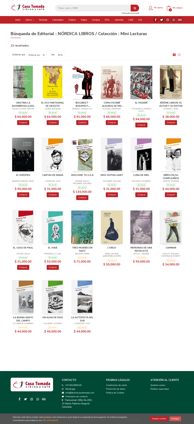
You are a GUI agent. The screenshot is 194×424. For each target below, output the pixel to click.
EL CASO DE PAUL (23, 247)
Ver (53, 55)
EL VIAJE (52, 247)
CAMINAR (171, 247)
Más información (50, 420)
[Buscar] (135, 8)
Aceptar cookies (159, 418)
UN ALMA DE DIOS (52, 317)
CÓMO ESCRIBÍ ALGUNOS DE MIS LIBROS (112, 104)
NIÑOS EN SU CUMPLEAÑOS (171, 177)
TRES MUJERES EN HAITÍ (82, 249)
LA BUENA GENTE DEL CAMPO (23, 319)
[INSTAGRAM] (167, 19)
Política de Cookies (115, 392)
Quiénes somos (158, 385)
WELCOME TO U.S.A (82, 175)
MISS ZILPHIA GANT (112, 175)
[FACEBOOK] (155, 19)
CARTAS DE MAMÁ (52, 175)
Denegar (175, 418)
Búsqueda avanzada (130, 13)
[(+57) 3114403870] (173, 19)
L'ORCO (111, 247)
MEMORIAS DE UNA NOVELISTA (141, 249)
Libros (28, 19)
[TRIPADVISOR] (179, 19)
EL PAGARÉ (141, 102)
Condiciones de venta (116, 385)
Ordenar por (18, 55)
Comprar (23, 122)
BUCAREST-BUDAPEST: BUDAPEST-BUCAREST (82, 104)
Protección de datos (115, 389)
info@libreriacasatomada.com (79, 392)
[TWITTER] (161, 19)
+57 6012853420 (73, 385)
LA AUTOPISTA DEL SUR (82, 319)
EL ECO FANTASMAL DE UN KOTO (52, 104)
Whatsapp (70, 389)
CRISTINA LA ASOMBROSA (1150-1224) (23, 104)
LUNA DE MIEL (141, 175)
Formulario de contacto (76, 396)
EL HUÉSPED (23, 175)
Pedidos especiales (160, 389)
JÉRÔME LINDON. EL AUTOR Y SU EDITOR (170, 104)
